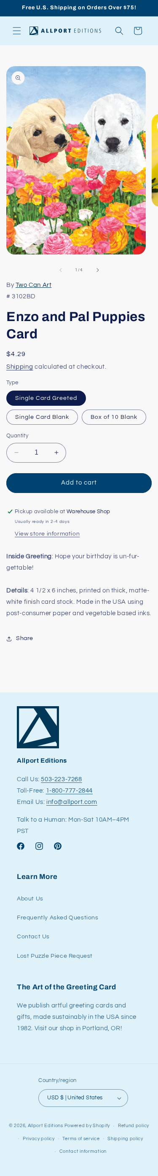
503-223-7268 (61, 779)
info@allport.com (71, 802)
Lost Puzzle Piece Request (55, 956)
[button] (17, 30)
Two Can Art (34, 285)
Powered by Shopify (87, 1125)
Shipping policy (125, 1138)
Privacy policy (39, 1138)
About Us (30, 899)
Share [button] (24, 638)
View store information (47, 534)
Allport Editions (45, 1125)
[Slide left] (60, 270)
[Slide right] (97, 270)
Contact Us (33, 937)
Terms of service (80, 1138)
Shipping (19, 367)
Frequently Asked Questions (58, 918)
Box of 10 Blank (114, 417)
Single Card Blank (42, 417)
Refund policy (133, 1125)
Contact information (83, 1151)
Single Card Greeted (46, 398)
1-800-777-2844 (69, 791)
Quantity (17, 436)
